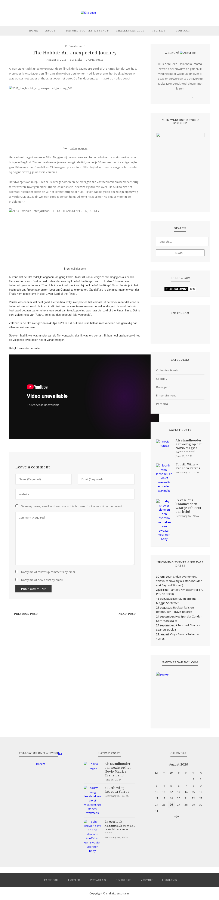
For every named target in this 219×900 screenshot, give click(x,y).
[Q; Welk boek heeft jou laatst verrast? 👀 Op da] (180, 334)
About (50, 30)
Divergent (163, 387)
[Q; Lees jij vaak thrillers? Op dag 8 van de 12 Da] (196, 329)
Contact (183, 30)
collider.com (78, 268)
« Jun (177, 816)
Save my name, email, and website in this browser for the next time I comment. (72, 506)
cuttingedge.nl (78, 148)
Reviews (159, 30)
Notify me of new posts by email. (42, 580)
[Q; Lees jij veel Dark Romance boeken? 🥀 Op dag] (164, 334)
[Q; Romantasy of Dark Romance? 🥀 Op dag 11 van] (196, 324)
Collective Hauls (167, 370)
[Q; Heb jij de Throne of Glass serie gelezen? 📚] (164, 324)
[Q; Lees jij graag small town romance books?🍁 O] (196, 334)
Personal (162, 404)
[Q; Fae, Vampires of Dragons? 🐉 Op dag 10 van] (164, 329)
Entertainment (75, 46)
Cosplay (161, 379)
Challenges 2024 (130, 30)
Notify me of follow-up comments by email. (48, 572)
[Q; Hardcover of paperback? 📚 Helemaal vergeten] (180, 324)
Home (33, 30)
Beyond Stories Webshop (87, 30)
